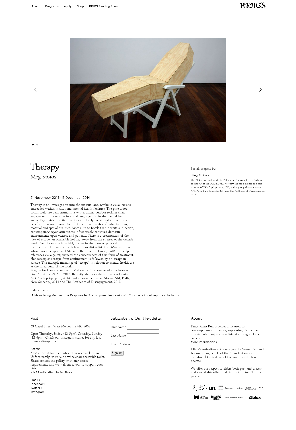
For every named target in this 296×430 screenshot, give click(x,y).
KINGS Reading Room (104, 6)
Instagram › (38, 392)
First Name (118, 327)
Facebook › (38, 384)
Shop (80, 6)
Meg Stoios (43, 177)
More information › (204, 342)
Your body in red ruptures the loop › (154, 295)
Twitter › (36, 388)
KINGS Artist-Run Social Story (51, 372)
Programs (52, 6)
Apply (68, 6)
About (36, 6)
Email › (35, 380)
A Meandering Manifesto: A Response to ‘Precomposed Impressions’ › (79, 295)
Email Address (120, 344)
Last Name (118, 335)
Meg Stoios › (200, 175)
